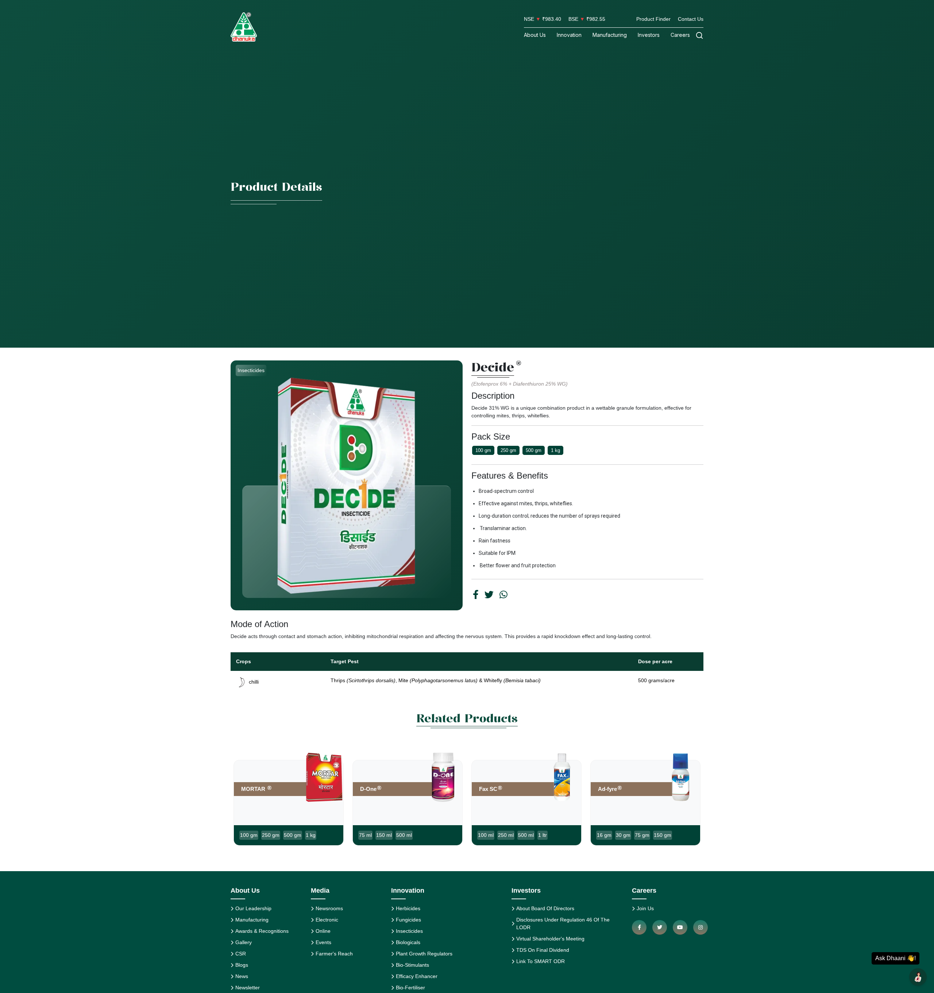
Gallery (243, 942)
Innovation (569, 35)
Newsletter (247, 987)
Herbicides (408, 908)
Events (323, 942)
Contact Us (690, 19)
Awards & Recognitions (262, 931)
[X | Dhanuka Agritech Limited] (659, 927)
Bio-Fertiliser (410, 987)
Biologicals (408, 942)
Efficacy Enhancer (416, 976)
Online (323, 931)
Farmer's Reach (334, 954)
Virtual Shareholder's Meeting (550, 939)
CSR (240, 954)
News (241, 976)
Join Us (645, 908)
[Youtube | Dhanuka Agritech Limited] (680, 927)
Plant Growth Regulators (424, 954)
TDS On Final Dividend (542, 950)
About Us (535, 35)
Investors (649, 35)
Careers (680, 35)
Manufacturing (610, 35)
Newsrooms (329, 908)
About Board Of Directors (545, 908)
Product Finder (653, 19)
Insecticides (409, 931)
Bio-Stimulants (412, 965)
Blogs (241, 965)
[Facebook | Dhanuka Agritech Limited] (639, 927)
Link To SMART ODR (540, 961)
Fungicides (408, 920)
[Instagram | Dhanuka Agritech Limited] (700, 927)
